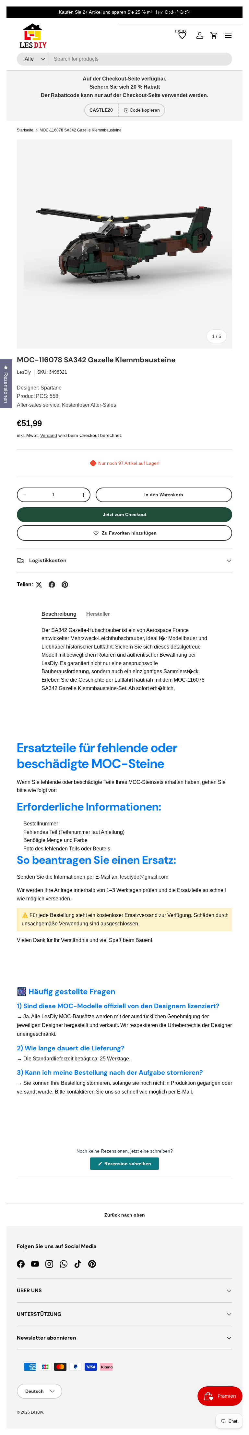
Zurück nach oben (124, 1215)
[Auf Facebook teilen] (51, 584)
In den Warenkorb (163, 494)
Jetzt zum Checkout (125, 514)
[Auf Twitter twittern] (38, 584)
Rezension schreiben (129, 1165)
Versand (48, 435)
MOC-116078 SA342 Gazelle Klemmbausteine (81, 130)
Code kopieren (145, 110)
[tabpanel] (125, 659)
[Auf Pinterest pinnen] (64, 584)
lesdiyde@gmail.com (144, 877)
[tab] (59, 614)
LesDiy (24, 372)
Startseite (25, 130)
